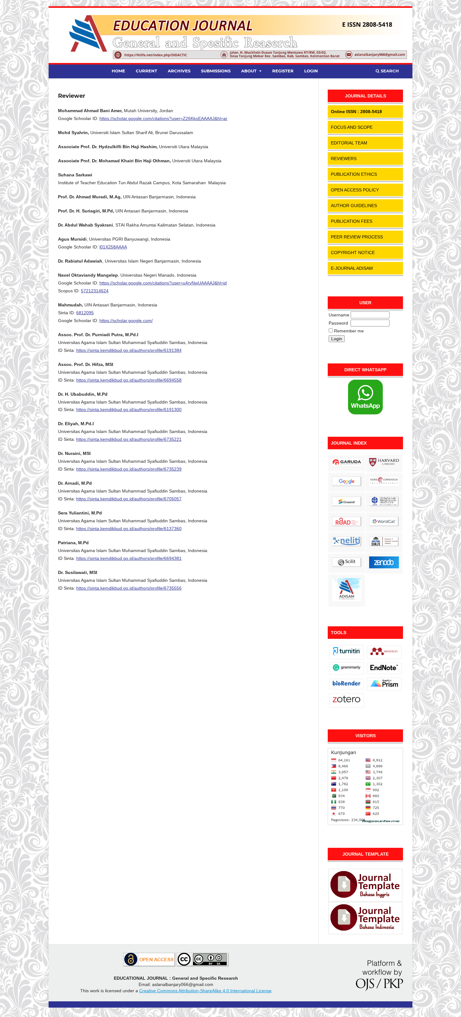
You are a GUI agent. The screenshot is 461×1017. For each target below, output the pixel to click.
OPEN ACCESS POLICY (355, 189)
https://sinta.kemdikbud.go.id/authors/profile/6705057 (129, 498)
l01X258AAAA (113, 246)
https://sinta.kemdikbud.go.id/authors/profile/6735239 (129, 469)
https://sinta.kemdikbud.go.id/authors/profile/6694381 (129, 558)
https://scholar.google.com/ (126, 320)
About (249, 70)
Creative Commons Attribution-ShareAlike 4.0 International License (205, 990)
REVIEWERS (344, 158)
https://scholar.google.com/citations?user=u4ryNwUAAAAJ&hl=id (163, 282)
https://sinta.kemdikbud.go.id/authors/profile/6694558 (129, 380)
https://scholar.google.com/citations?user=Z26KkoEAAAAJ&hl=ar (163, 118)
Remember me (349, 330)
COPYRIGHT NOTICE (353, 252)
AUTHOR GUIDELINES (354, 205)
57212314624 (95, 290)
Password (338, 323)
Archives (179, 70)
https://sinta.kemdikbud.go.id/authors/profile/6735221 (129, 439)
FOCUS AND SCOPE (352, 127)
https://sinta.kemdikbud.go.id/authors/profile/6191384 (129, 350)
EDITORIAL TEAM (349, 142)
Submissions (215, 70)
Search (389, 70)
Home (118, 70)
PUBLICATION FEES (351, 221)
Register (283, 70)
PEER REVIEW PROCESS (357, 236)
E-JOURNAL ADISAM (352, 268)
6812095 (85, 312)
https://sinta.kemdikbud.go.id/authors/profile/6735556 (129, 588)
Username (339, 314)
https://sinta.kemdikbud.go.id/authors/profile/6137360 (129, 528)
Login (311, 70)
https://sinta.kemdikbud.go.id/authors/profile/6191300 (129, 409)
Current (146, 70)
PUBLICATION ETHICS (354, 174)
